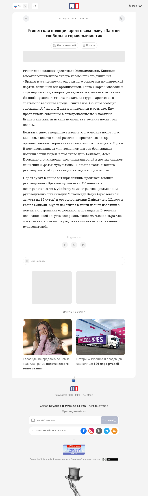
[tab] (94, 69)
